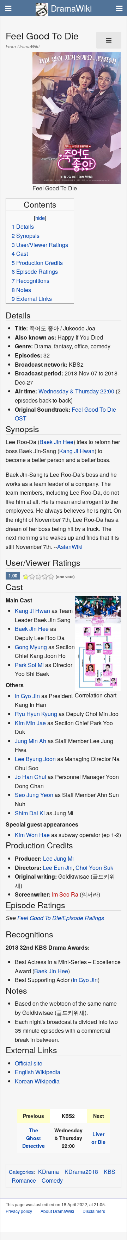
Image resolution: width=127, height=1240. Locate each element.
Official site (28, 1063)
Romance (24, 1180)
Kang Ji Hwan (77, 451)
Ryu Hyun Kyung (36, 714)
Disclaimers (94, 1211)
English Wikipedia (37, 1072)
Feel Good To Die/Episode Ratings (60, 918)
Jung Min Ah (30, 741)
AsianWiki (70, 547)
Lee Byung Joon (35, 759)
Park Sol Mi (29, 665)
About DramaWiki (57, 1211)
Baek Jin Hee (56, 442)
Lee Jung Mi (58, 858)
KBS (109, 1172)
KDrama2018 (81, 1172)
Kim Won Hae (32, 835)
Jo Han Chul (30, 777)
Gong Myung (31, 647)
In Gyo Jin (27, 696)
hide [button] (40, 217)
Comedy (52, 1180)
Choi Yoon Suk (94, 867)
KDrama (48, 1172)
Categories (21, 1171)
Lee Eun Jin (58, 867)
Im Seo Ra (65, 894)
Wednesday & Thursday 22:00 (76, 391)
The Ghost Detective (33, 1138)
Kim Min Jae (30, 723)
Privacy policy (19, 1211)
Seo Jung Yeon (34, 795)
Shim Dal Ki (30, 813)
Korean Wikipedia (37, 1081)
